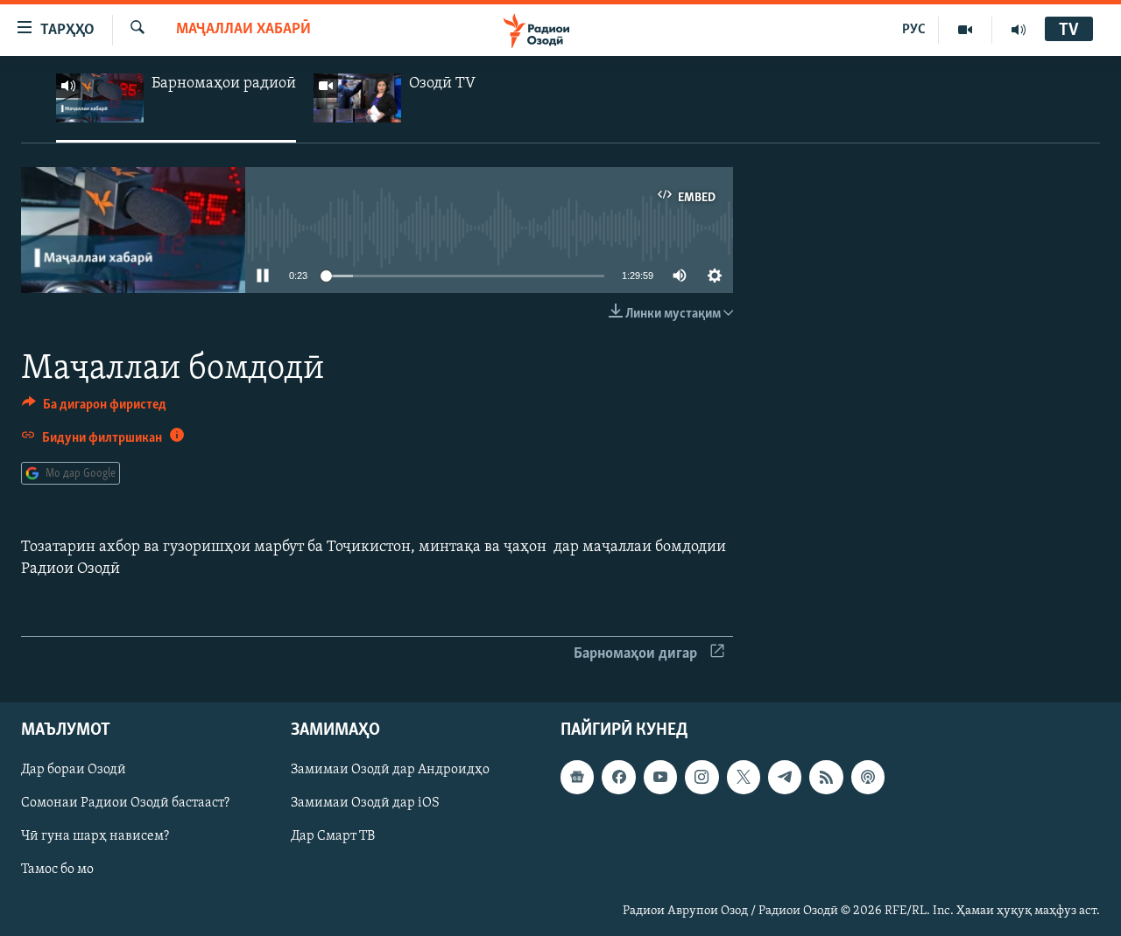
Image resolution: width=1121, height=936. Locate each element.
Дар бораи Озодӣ (73, 770)
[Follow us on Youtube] (660, 776)
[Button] (94, 408)
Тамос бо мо (57, 870)
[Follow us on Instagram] (701, 776)
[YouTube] (965, 30)
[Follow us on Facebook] (618, 776)
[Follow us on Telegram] (784, 776)
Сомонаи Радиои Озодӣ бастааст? (125, 803)
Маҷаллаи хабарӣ (243, 30)
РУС (914, 30)
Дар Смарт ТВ (333, 836)
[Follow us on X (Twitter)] (743, 776)
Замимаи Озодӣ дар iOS (365, 803)
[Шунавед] (1018, 30)
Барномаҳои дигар (635, 654)
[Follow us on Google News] (577, 776)
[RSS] (826, 776)
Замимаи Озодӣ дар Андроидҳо (390, 770)
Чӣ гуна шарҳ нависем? (95, 836)
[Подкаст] (868, 776)
